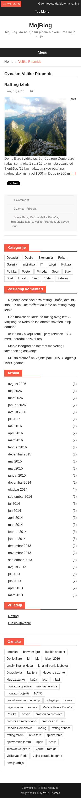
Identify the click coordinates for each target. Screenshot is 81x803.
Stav (68, 271)
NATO (38, 693)
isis (37, 658)
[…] (73, 173)
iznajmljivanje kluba (20, 665)
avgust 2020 (17, 412)
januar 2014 (17, 539)
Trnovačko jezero (22, 221)
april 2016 (15, 433)
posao (26, 714)
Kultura (66, 264)
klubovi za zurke (54, 672)
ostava (32, 707)
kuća (33, 679)
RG (32, 91)
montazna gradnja (19, 686)
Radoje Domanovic (20, 728)
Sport (55, 271)
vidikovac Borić (17, 755)
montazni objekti (18, 693)
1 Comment (21, 200)
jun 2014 (14, 510)
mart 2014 (15, 524)
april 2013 (15, 588)
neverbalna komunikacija (23, 700)
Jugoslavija (14, 672)
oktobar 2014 (17, 489)
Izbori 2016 (52, 658)
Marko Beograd (19, 346)
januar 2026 (17, 405)
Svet (10, 278)
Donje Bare (21, 217)
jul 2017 (14, 419)
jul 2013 (14, 574)
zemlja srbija (15, 762)
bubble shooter (55, 651)
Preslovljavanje (19, 623)
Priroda (31, 208)
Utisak (22, 278)
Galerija (19, 208)
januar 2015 (17, 475)
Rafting (13, 616)
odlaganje (52, 700)
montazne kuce (46, 686)
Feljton (62, 257)
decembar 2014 (19, 482)
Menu (42, 52)
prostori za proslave (49, 714)
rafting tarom (15, 735)
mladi (56, 679)
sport (39, 742)
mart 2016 (15, 440)
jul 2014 (14, 503)
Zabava (63, 278)
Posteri (26, 271)
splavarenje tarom (19, 742)
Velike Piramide (45, 221)
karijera (32, 672)
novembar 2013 (19, 553)
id (28, 658)
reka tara (35, 735)
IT (41, 264)
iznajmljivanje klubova (53, 665)
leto (44, 679)
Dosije (29, 257)
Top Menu (42, 11)
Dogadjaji (13, 257)
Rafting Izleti (16, 84)
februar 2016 (17, 447)
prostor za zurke (53, 721)
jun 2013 (14, 581)
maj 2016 (15, 426)
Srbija (52, 742)
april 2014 (15, 517)
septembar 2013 (20, 560)
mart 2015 (15, 468)
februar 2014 (17, 532)
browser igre (31, 651)
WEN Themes (51, 793)
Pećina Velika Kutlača (44, 217)
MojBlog (40, 25)
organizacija (15, 707)
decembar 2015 (19, 454)
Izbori (52, 264)
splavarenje (54, 735)
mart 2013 (15, 595)
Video (48, 278)
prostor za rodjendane (21, 721)
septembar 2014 (20, 496)
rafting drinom (61, 728)
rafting (42, 728)
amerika (12, 651)
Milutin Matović (19, 358)
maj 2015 (15, 461)
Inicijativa (28, 264)
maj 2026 (15, 391)
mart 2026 (15, 398)
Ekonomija (45, 257)
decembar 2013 (19, 546)
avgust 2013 (17, 567)
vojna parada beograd (47, 755)
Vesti (35, 278)
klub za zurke (16, 679)
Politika (11, 271)
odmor (68, 700)
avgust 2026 (17, 384)
